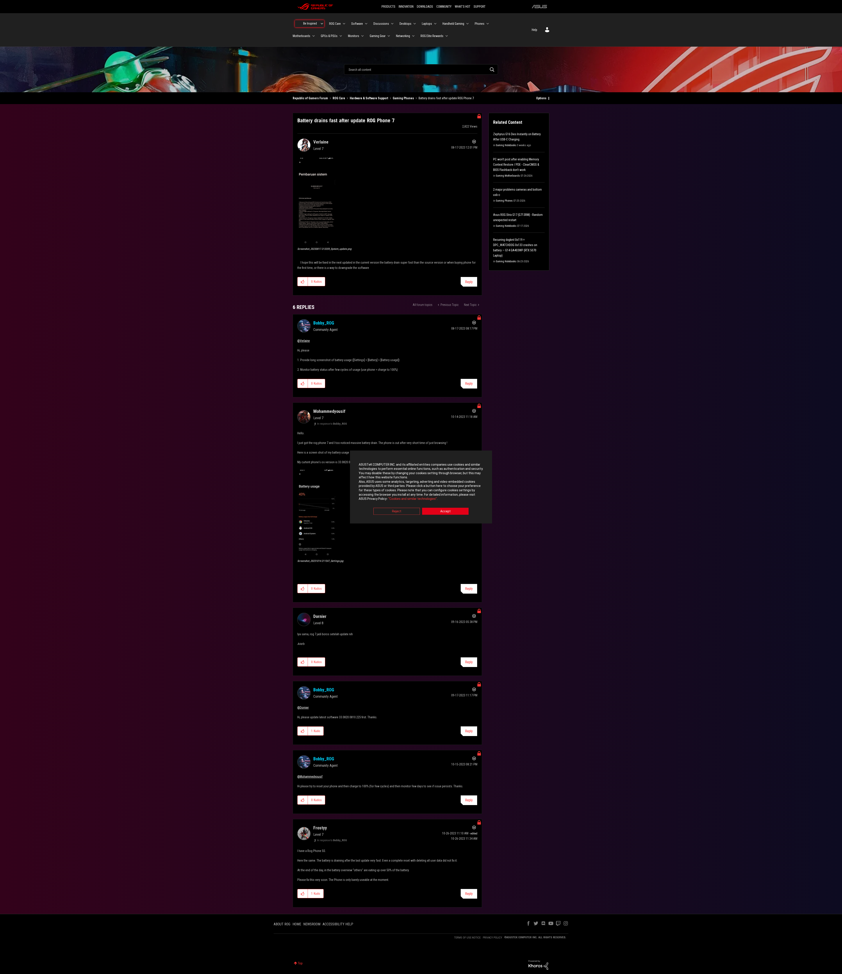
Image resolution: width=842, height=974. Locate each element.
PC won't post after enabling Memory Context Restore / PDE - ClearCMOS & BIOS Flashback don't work (516, 165)
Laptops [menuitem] (427, 23)
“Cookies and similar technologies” (412, 499)
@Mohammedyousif (310, 776)
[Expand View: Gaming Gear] (389, 36)
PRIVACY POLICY (492, 937)
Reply (469, 282)
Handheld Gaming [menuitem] (453, 23)
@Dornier (303, 707)
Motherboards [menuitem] (301, 36)
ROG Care (339, 98)
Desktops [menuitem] (405, 23)
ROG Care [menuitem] (335, 23)
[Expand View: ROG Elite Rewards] (446, 36)
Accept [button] (445, 511)
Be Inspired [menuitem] (310, 23)
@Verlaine (303, 340)
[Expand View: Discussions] (392, 24)
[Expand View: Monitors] (362, 36)
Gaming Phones (403, 98)
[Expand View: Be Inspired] (322, 23)
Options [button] (541, 98)
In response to (332, 423)
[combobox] (421, 69)
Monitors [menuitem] (353, 36)
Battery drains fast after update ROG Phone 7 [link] (446, 98)
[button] (316, 201)
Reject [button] (396, 511)
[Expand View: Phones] (487, 24)
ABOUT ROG (282, 924)
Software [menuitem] (357, 23)
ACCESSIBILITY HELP (338, 924)
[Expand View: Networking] (413, 36)
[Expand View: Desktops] (414, 24)
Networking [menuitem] (403, 36)
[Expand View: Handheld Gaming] (467, 24)
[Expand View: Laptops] (435, 24)
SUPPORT (479, 6)
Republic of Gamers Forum (310, 98)
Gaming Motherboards (508, 175)
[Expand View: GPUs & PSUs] (341, 36)
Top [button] (300, 963)
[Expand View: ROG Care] (344, 24)
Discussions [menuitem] (381, 23)
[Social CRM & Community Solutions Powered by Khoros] (538, 964)
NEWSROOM (311, 924)
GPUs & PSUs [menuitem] (329, 36)
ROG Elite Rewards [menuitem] (432, 36)
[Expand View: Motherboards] (313, 36)
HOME (297, 924)
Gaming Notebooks (506, 145)
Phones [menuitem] (479, 23)
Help (534, 30)
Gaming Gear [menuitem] (377, 36)
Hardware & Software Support (369, 98)
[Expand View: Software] (366, 24)
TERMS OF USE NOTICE (467, 937)
